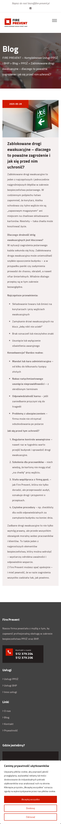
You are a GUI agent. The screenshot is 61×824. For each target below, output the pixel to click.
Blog (6, 717)
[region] (30, 792)
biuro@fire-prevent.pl (38, 3)
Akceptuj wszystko (30, 799)
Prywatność (11, 730)
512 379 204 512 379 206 (24, 656)
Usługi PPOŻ (11, 679)
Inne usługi (10, 692)
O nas (7, 711)
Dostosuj (30, 808)
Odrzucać (30, 817)
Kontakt (9, 724)
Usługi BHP (10, 685)
